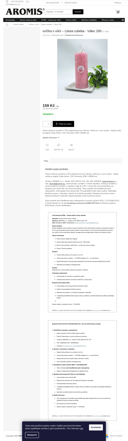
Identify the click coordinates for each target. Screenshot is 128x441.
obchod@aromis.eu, (57, 184)
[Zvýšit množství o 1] (51, 122)
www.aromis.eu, (108, 181)
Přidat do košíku (65, 124)
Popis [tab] (46, 161)
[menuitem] (10, 20)
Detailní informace (50, 138)
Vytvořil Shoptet (116, 436)
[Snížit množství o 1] (51, 125)
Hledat (78, 12)
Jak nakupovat (52, 3)
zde (81, 428)
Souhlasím (96, 427)
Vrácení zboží (70, 3)
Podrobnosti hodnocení (74, 35)
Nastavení (32, 435)
